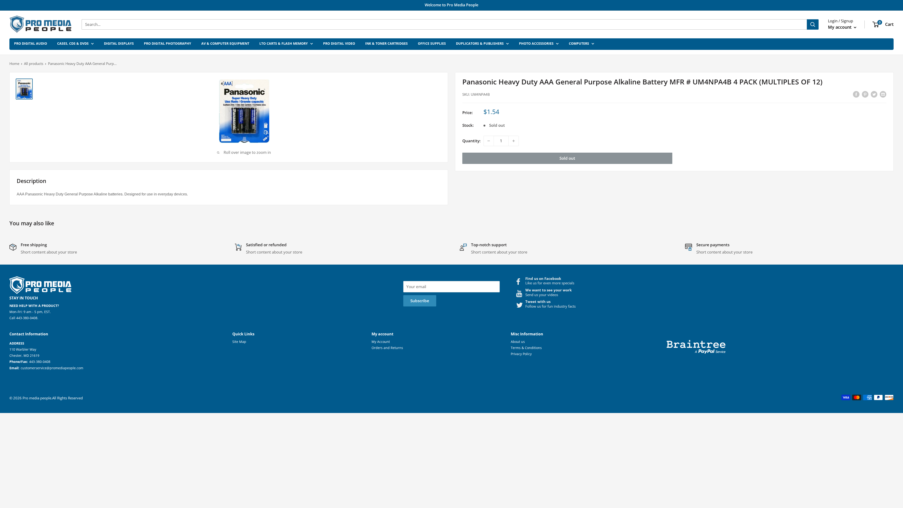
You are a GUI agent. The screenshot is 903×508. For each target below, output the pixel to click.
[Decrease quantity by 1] (489, 141)
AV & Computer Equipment (225, 43)
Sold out (567, 158)
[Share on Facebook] (856, 94)
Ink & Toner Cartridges (386, 43)
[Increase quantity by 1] (514, 141)
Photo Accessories (536, 43)
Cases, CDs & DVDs (73, 43)
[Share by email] (883, 94)
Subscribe (419, 300)
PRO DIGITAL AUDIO (30, 43)
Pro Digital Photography (167, 43)
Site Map (239, 341)
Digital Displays (119, 43)
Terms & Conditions (526, 347)
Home (14, 63)
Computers (579, 43)
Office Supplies (432, 43)
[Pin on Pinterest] (865, 94)
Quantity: (471, 140)
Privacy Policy (521, 354)
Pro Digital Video (339, 43)
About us (518, 341)
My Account (381, 341)
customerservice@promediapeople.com (52, 368)
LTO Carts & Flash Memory (283, 43)
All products (33, 63)
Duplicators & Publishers (480, 43)
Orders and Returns (387, 347)
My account (840, 27)
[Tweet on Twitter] (874, 94)
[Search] (813, 24)
